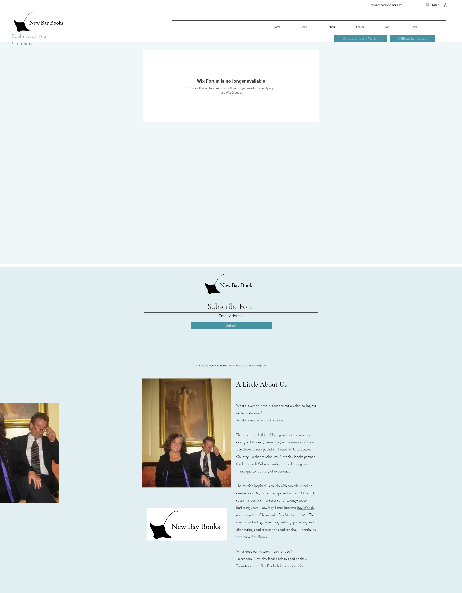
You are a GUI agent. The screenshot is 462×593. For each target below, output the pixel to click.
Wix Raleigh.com (258, 365)
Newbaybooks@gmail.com (386, 4)
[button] (445, 5)
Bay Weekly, (306, 507)
